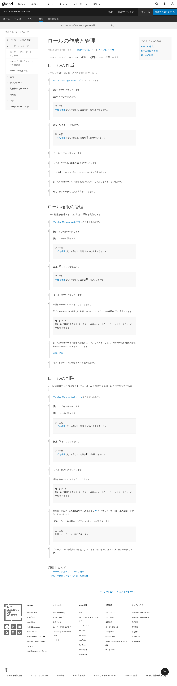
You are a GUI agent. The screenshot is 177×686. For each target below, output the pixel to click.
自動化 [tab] (13, 94)
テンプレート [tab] (16, 82)
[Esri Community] (6, 632)
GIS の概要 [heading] (83, 605)
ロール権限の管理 (149, 51)
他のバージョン (84, 50)
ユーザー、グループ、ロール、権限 (21, 54)
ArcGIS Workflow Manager (16, 11)
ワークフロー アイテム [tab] (20, 106)
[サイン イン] (172, 4)
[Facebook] (6, 626)
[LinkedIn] (19, 626)
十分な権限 (60, 109)
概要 (110, 12)
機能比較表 (53, 18)
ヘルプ (31, 18)
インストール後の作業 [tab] (20, 40)
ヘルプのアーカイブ (108, 49)
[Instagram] (13, 632)
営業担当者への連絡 (165, 12)
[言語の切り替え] (164, 4)
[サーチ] (112, 25)
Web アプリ (67, 80)
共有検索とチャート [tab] (19, 88)
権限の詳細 (58, 353)
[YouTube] (19, 632)
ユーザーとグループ (20, 32)
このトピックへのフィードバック (119, 591)
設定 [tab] (12, 76)
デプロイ (18, 18)
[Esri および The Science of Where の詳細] (13, 613)
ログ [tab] (12, 100)
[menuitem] (38, 612)
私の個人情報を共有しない (157, 675)
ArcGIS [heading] (30, 605)
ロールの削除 (147, 55)
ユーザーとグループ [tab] (19, 46)
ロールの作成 (147, 46)
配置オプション (126, 12)
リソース (145, 12)
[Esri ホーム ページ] (8, 4)
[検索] (157, 4)
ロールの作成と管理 (19, 70)
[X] (13, 626)
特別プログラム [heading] (137, 605)
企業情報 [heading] (109, 605)
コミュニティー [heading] (59, 605)
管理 (41, 18)
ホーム (6, 18)
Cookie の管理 (130, 675)
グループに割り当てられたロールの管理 (22, 63)
